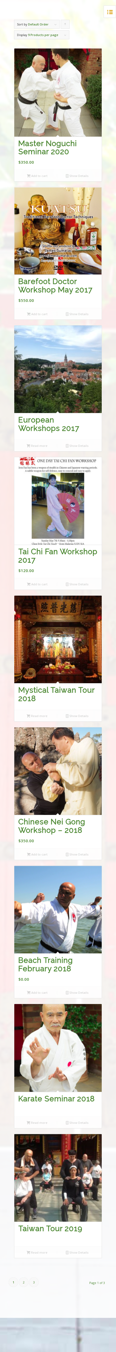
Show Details (78, 176)
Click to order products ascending (65, 25)
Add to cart (38, 176)
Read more (38, 446)
